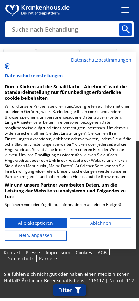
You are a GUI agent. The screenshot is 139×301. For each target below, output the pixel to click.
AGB (102, 252)
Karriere (48, 258)
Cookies (84, 252)
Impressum (58, 252)
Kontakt (12, 252)
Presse (33, 252)
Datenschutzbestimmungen (101, 60)
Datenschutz (20, 258)
